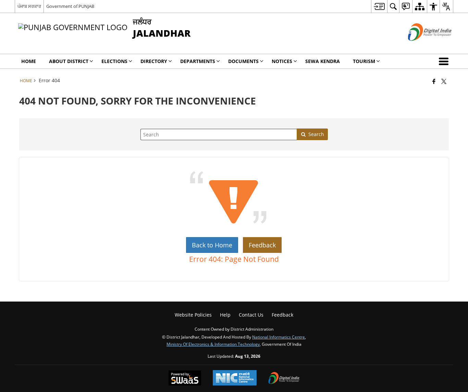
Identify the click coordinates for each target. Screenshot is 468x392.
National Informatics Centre (278, 337)
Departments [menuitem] (197, 61)
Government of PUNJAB (70, 6)
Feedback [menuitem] (282, 314)
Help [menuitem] (225, 314)
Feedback (262, 245)
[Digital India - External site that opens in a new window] (421, 46)
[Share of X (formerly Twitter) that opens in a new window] (444, 81)
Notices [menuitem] (282, 61)
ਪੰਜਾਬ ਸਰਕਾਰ (29, 6)
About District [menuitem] (68, 61)
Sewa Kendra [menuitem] (322, 61)
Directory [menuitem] (153, 61)
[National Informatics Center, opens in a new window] (235, 378)
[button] (445, 61)
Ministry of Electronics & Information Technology (213, 344)
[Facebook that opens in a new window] (434, 81)
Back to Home (212, 245)
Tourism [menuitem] (364, 61)
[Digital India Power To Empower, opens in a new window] (284, 378)
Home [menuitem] (28, 61)
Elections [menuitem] (114, 61)
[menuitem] (379, 6)
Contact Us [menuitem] (251, 314)
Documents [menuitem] (243, 61)
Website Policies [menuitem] (193, 314)
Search (316, 134)
